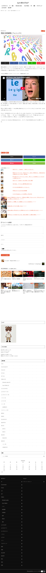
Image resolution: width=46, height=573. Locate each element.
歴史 (2, 425)
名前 (2, 235)
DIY (31, 5)
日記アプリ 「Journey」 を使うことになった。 (23, 169)
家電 (2, 416)
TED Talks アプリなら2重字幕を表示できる (22, 183)
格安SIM (3, 422)
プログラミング (39, 5)
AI (9, 5)
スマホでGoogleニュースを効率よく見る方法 (22, 194)
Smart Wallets (26, 5)
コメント (3, 226)
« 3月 (2, 471)
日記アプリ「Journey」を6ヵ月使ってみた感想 (23, 180)
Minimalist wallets (18, 5)
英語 (12, 5)
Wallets (3, 379)
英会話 (3, 152)
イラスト (3, 397)
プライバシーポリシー (27, 481)
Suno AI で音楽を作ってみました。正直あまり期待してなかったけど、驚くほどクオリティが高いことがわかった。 (25, 198)
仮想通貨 (4, 407)
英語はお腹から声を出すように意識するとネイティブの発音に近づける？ (25, 210)
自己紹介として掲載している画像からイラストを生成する (21, 201)
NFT (2, 376)
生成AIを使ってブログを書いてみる (16, 206)
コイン (3, 403)
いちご (4, 444)
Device (3, 369)
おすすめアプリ (4, 391)
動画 (2, 413)
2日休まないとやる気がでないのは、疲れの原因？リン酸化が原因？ (23, 214)
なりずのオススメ (5, 5)
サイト (2, 244)
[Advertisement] (23, 20)
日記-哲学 (9, 7)
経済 (3, 428)
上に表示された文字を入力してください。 (9, 250)
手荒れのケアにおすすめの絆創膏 (20, 190)
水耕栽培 (4, 447)
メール (2, 239)
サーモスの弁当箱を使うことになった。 (21, 187)
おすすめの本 (4, 7)
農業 (34, 5)
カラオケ (3, 400)
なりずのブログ (23, 3)
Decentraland (4, 366)
